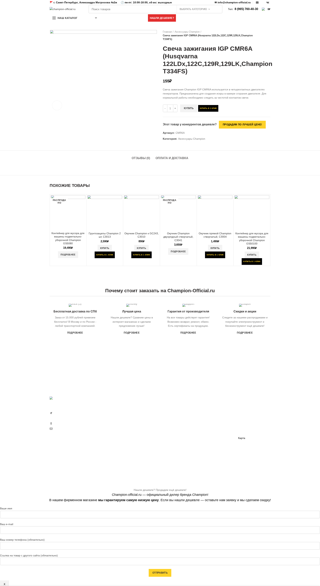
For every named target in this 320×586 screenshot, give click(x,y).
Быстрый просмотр (82, 201)
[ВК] (267, 2)
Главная (167, 31)
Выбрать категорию (193, 9)
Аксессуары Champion (187, 31)
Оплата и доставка (172, 158)
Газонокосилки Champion (178, 416)
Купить (189, 108)
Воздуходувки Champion (177, 461)
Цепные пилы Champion (177, 435)
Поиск (217, 9)
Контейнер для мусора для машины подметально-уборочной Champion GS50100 (251, 238)
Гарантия (243, 412)
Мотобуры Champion (213, 442)
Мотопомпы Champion (214, 416)
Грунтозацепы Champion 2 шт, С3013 (105, 235)
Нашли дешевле (248, 418)
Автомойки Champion (176, 455)
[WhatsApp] (262, 2)
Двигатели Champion (213, 423)
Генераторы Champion (214, 410)
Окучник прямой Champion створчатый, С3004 (215, 235)
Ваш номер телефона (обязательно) (22, 539)
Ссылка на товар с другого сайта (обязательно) (29, 555)
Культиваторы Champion (177, 423)
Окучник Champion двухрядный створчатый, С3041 (178, 237)
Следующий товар (268, 35)
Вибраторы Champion (214, 429)
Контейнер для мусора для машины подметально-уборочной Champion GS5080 (67, 238)
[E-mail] (257, 2)
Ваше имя (6, 508)
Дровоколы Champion (176, 442)
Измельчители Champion (178, 467)
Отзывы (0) (141, 158)
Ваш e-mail (6, 524)
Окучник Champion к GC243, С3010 (141, 235)
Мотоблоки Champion (176, 410)
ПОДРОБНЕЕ (75, 332)
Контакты (243, 431)
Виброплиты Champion (214, 435)
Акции (241, 425)
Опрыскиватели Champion (179, 448)
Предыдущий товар (261, 35)
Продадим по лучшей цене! (242, 124)
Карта (241, 438)
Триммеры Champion (176, 429)
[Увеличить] (57, 105)
